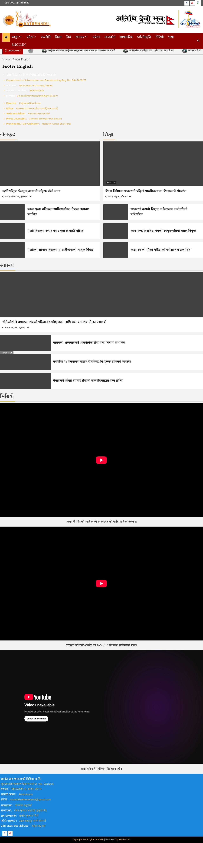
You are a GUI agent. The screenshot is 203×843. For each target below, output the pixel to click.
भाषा (171, 37)
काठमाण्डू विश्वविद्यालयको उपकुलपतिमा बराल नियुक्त (163, 231)
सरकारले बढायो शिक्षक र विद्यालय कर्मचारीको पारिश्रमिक (159, 212)
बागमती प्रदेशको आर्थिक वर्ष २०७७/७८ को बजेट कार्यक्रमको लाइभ (101, 645)
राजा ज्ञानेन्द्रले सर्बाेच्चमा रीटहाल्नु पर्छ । (101, 769)
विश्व (68, 37)
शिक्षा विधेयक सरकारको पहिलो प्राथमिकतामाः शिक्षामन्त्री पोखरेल (145, 191)
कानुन (15, 37)
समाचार (80, 37)
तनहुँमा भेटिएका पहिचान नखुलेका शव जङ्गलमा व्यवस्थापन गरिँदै (79, 50)
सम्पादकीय (126, 37)
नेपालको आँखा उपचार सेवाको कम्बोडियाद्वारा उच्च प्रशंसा (89, 381)
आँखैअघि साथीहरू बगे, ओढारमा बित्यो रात (150, 50)
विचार (58, 37)
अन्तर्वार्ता (110, 37)
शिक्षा (108, 135)
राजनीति (46, 37)
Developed (110, 840)
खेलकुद (7, 135)
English (19, 45)
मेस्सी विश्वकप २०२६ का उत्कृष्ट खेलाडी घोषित (55, 231)
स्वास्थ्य (7, 266)
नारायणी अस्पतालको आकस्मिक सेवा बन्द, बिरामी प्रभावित (89, 343)
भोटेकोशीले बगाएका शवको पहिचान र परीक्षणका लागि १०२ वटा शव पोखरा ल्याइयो (55, 322)
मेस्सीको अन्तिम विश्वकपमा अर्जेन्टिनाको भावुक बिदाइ (60, 250)
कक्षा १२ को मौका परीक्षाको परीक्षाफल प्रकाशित (160, 250)
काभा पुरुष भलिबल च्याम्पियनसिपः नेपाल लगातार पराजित (58, 212)
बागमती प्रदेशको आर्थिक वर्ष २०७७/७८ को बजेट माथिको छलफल (101, 522)
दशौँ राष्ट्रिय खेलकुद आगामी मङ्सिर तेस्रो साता (32, 191)
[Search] (198, 41)
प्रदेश (30, 37)
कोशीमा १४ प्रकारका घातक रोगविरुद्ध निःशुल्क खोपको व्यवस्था (92, 362)
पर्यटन (96, 37)
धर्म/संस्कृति (144, 37)
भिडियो (160, 37)
